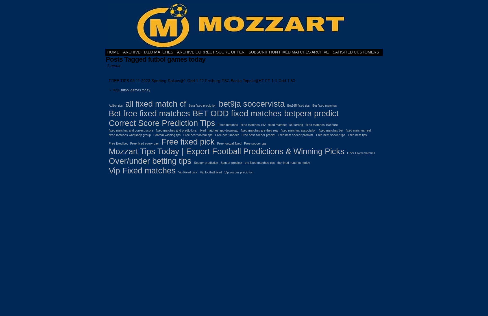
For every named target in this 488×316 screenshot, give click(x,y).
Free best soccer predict (258, 135)
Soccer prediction (206, 162)
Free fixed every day (144, 143)
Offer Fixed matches (361, 153)
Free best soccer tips (330, 135)
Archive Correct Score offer (211, 52)
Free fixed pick (188, 141)
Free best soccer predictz (295, 135)
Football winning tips (167, 135)
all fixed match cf (155, 103)
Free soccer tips (255, 143)
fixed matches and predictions (176, 130)
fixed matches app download (218, 130)
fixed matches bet (331, 130)
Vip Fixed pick (187, 172)
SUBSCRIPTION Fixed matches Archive (289, 52)
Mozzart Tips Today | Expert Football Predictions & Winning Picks (227, 151)
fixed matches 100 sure (322, 124)
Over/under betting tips (150, 160)
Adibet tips (116, 105)
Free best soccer (227, 135)
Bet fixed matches (324, 105)
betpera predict (311, 113)
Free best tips (357, 135)
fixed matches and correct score (131, 130)
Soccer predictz (231, 162)
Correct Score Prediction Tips (162, 123)
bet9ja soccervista (252, 103)
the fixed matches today (293, 162)
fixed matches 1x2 (253, 124)
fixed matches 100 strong (285, 124)
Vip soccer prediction (239, 172)
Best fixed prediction (202, 105)
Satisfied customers (356, 52)
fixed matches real (358, 130)
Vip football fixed (211, 172)
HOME (113, 52)
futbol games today (135, 90)
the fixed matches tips (260, 162)
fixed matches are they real (259, 130)
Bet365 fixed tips (298, 105)
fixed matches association (298, 130)
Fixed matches (228, 124)
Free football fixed (229, 143)
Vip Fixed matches (142, 170)
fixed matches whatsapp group (130, 135)
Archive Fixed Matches (148, 52)
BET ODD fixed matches (237, 113)
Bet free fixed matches (149, 113)
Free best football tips (198, 135)
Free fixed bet (118, 143)
